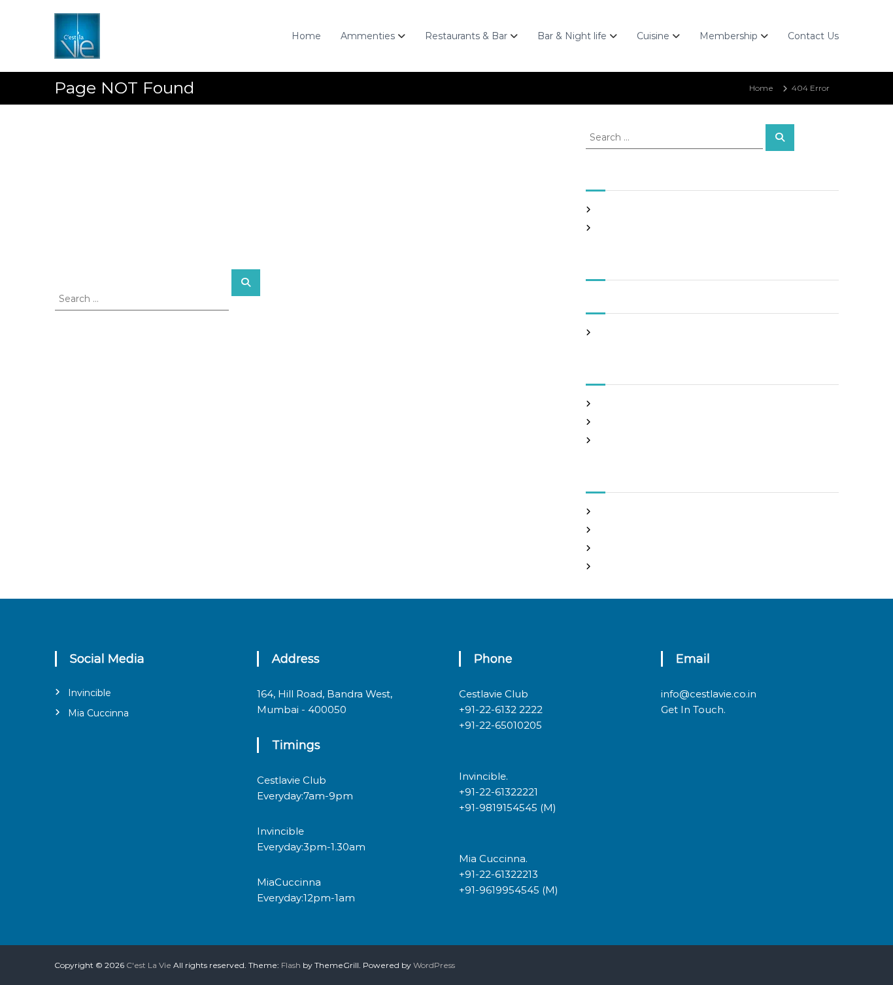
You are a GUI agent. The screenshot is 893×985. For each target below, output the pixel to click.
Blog (607, 404)
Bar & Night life (572, 36)
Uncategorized (628, 440)
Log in (610, 511)
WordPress (434, 965)
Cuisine (653, 36)
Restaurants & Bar (466, 36)
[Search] (245, 282)
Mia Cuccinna (98, 713)
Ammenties (368, 36)
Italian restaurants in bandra (653, 228)
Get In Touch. (693, 709)
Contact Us (813, 36)
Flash (291, 965)
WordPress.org (627, 566)
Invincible (89, 693)
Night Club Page (631, 209)
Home (306, 36)
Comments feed (631, 548)
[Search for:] (143, 298)
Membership (728, 36)
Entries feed (623, 530)
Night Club (620, 422)
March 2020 (622, 332)
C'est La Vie (148, 965)
